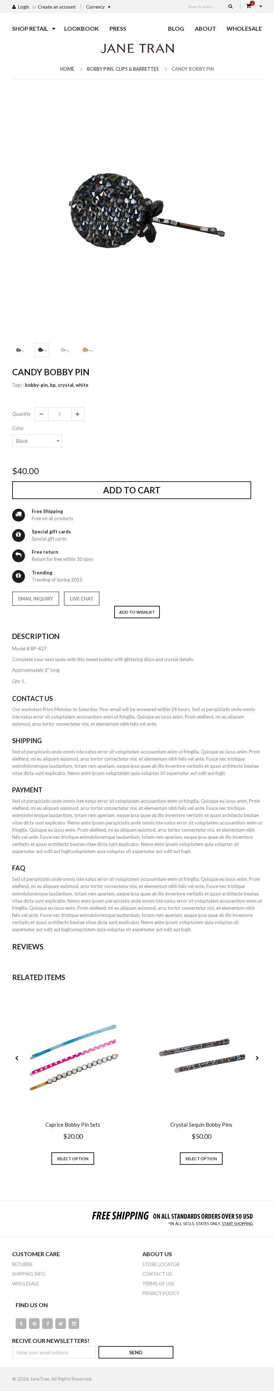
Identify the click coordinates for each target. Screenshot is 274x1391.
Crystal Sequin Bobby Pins (201, 1124)
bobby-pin (37, 385)
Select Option (72, 1158)
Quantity (21, 414)
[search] (230, 6)
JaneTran (39, 1379)
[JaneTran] (137, 48)
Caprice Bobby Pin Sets (72, 1124)
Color (18, 428)
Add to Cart (132, 490)
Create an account (57, 7)
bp (53, 385)
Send (136, 1352)
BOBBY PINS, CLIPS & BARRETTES (123, 69)
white (82, 385)
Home (67, 69)
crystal (66, 385)
